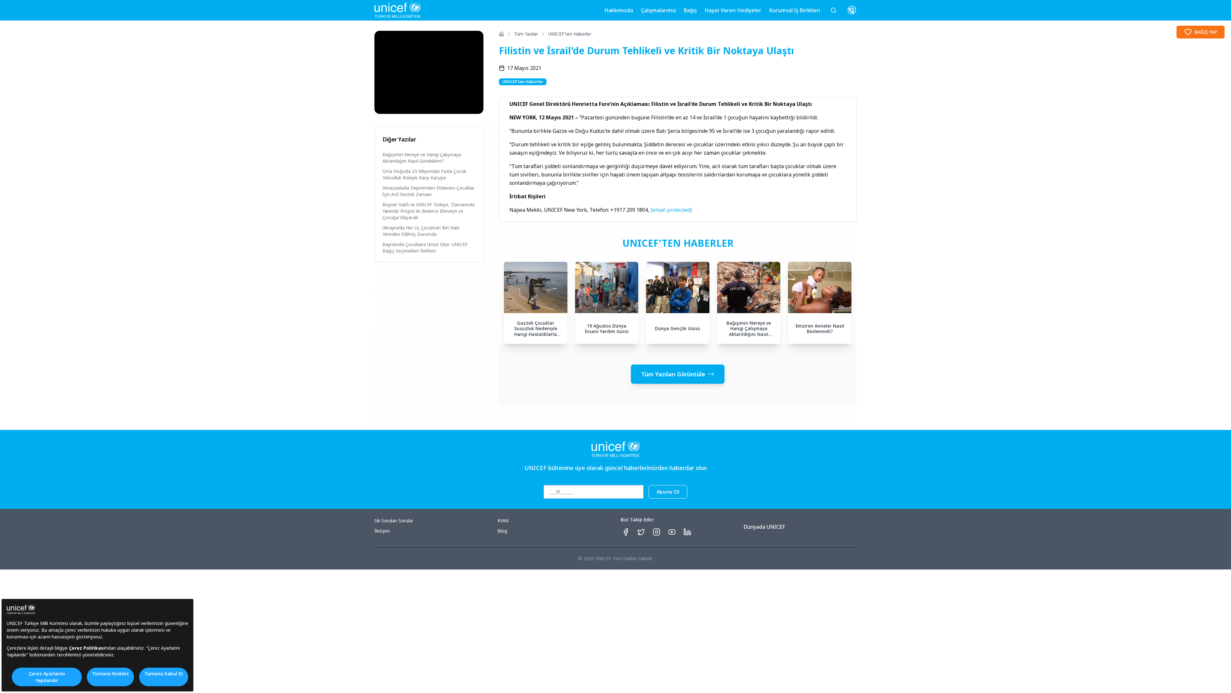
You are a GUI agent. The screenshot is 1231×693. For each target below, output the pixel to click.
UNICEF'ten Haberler (569, 34)
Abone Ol (668, 491)
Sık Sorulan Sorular (393, 521)
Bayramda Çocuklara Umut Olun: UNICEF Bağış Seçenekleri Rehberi (425, 247)
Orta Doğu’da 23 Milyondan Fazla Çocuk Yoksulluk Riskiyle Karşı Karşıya (424, 174)
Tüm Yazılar (526, 34)
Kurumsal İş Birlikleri (794, 10)
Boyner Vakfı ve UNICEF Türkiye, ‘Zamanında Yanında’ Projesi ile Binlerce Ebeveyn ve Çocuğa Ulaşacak (428, 210)
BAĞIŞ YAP (1205, 32)
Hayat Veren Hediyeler (733, 10)
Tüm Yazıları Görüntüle (673, 374)
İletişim (382, 531)
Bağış (690, 10)
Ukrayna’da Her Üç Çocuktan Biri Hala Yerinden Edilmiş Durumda (420, 231)
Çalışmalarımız (658, 10)
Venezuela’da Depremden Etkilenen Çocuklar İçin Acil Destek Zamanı (428, 191)
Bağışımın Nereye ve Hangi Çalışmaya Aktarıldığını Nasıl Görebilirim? (421, 157)
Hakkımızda (618, 10)
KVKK (503, 521)
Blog (502, 531)
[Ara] (833, 10)
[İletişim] (852, 10)
